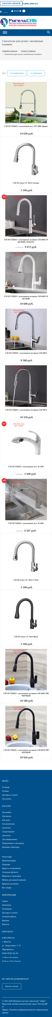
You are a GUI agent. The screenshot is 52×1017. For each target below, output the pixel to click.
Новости (5, 924)
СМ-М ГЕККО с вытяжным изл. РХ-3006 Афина (26, 126)
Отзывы (5, 791)
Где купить (6, 799)
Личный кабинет (9, 917)
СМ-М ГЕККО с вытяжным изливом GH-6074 (26, 410)
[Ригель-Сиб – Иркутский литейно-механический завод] (18, 22)
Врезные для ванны (10, 884)
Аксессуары (7, 857)
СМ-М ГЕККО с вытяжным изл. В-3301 (26, 467)
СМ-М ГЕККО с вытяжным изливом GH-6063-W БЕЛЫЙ (26, 297)
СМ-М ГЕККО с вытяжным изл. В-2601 (26, 523)
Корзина (5, 920)
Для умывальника (9, 839)
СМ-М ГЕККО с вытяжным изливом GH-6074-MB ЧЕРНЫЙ (26, 751)
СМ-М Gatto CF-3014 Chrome (26, 183)
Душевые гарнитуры (10, 847)
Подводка (6, 864)
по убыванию (36, 73)
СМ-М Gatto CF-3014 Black (26, 637)
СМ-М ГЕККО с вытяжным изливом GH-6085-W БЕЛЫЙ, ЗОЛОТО (26, 241)
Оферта (5, 1010)
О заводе (5, 787)
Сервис (5, 901)
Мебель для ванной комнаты (14, 880)
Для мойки (6, 812)
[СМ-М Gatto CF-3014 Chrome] (26, 159)
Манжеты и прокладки (11, 876)
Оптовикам (7, 909)
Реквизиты (6, 905)
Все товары (6, 888)
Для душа (6, 820)
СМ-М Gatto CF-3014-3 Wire (26, 580)
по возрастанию (17, 73)
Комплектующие (9, 861)
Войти (16, 11)
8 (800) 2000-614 (30, 3)
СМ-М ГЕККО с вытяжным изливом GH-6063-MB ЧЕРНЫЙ (26, 694)
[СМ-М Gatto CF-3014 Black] (26, 613)
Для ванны (6, 816)
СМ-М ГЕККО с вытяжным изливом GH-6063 (26, 353)
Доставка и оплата (9, 795)
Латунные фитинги (10, 872)
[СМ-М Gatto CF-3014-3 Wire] (26, 556)
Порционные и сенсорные (13, 843)
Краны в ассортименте (11, 868)
